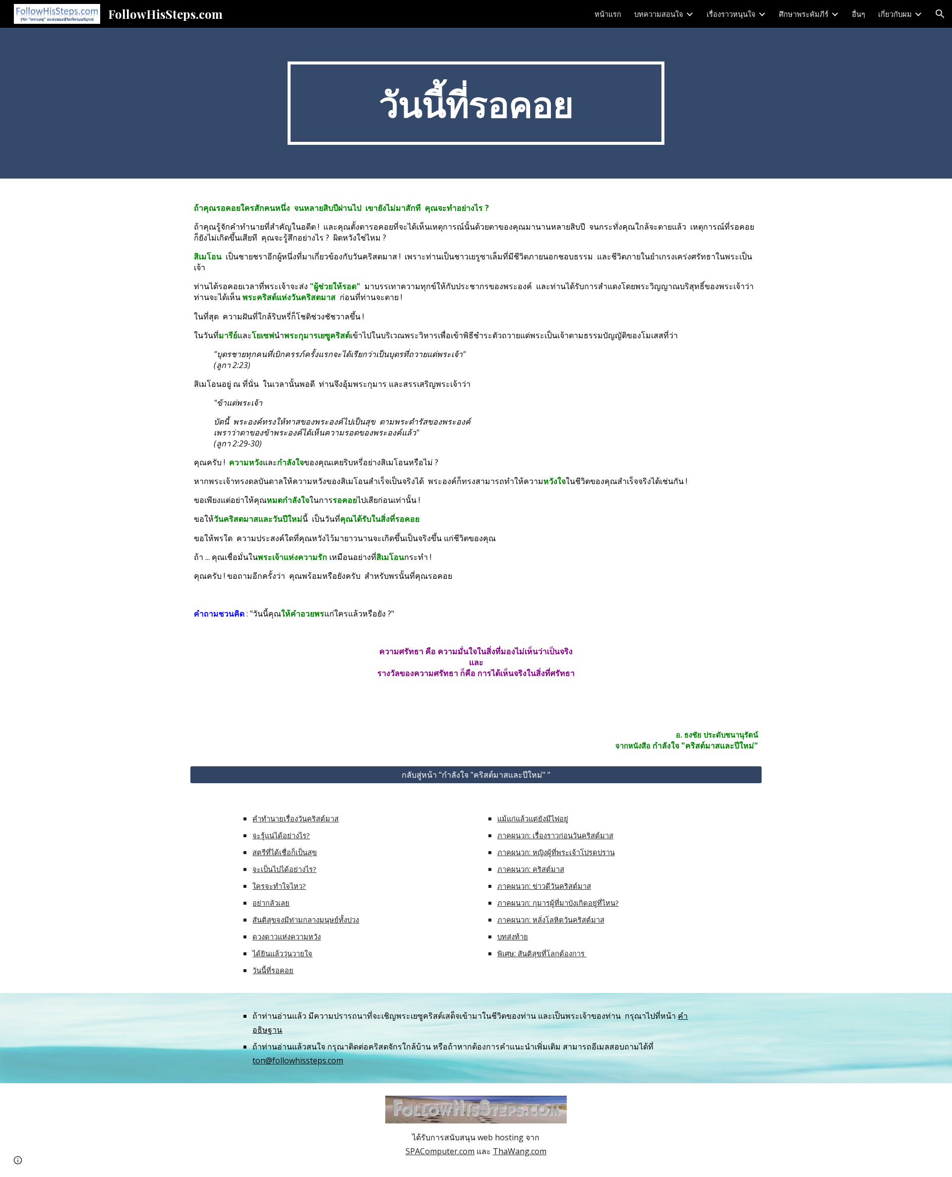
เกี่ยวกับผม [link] (895, 14)
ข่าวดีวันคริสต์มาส (562, 886)
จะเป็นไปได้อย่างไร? (284, 869)
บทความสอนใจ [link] (658, 14)
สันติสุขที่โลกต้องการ (552, 953)
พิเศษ (505, 953)
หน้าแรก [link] (608, 14)
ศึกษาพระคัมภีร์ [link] (804, 14)
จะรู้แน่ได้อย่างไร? (281, 835)
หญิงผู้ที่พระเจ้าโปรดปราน (574, 852)
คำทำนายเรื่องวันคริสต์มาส (295, 818)
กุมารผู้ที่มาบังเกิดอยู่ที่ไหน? (576, 903)
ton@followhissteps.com (297, 1060)
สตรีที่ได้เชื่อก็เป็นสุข (284, 852)
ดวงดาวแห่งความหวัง (286, 936)
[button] (940, 14)
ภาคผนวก (513, 835)
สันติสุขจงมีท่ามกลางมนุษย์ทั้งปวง (305, 920)
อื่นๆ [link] (858, 14)
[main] (476, 103)
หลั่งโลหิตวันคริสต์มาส (568, 920)
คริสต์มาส (548, 869)
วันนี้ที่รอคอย (273, 970)
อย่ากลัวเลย (271, 903)
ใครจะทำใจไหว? (279, 886)
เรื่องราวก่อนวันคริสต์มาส (573, 835)
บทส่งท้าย (512, 936)
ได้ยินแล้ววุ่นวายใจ (282, 953)
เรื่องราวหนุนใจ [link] (731, 14)
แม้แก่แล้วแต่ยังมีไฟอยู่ (532, 818)
